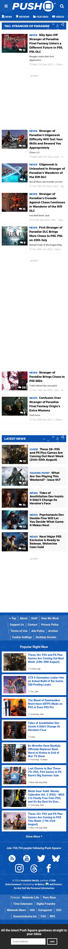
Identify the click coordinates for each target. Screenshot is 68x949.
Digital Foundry (45, 903)
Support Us (17, 624)
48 (24, 548)
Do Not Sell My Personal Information (34, 888)
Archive (53, 631)
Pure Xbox (49, 897)
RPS (52, 916)
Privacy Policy (50, 624)
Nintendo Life (30, 897)
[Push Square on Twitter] (41, 859)
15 (24, 461)
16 (23, 209)
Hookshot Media (30, 880)
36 (23, 387)
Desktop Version (46, 637)
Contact (32, 624)
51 (24, 526)
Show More (33, 836)
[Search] (62, 6)
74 (24, 505)
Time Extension (23, 903)
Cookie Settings (22, 637)
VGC (59, 910)
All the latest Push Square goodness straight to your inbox (34, 932)
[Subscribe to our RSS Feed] (12, 859)
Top (13, 618)
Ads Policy (37, 631)
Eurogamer (45, 910)
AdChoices (55, 884)
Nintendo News (16, 910)
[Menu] (6, 6)
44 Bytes (39, 884)
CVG (43, 916)
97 (24, 483)
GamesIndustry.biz (25, 916)
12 (23, 50)
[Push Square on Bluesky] (56, 859)
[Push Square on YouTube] (26, 859)
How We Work (50, 618)
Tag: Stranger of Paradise (27, 26)
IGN (32, 910)
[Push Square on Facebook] (48, 869)
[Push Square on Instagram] (19, 869)
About (23, 618)
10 (23, 146)
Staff (34, 618)
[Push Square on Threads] (34, 869)
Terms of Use (19, 631)
